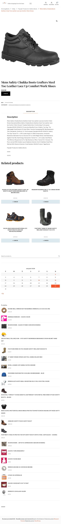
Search (58, 256)
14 (39, 280)
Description (30, 111)
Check (6, 93)
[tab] (30, 111)
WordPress (37, 521)
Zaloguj (51, 4)
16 (55, 280)
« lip (2, 293)
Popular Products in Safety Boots (19, 105)
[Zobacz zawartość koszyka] (56, 3)
